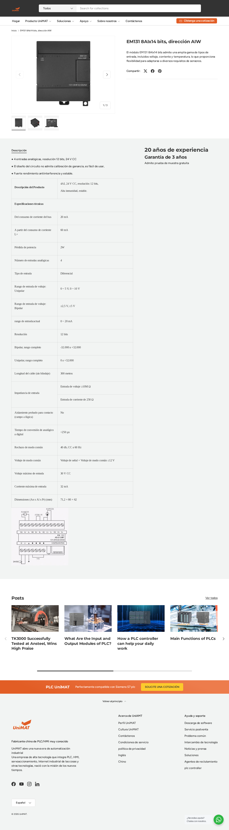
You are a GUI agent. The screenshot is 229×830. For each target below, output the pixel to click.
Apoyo (84, 21)
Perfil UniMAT (127, 723)
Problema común (195, 736)
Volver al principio (113, 701)
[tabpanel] (72, 361)
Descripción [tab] (19, 150)
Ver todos (211, 598)
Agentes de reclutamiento (200, 761)
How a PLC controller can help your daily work (137, 643)
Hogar (16, 21)
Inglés (122, 755)
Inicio (14, 31)
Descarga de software (198, 723)
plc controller (193, 768)
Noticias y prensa (195, 748)
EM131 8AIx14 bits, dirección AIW (36, 31)
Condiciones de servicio (133, 742)
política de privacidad (131, 748)
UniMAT (23, 814)
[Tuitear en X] (145, 71)
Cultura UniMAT (128, 729)
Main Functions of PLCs (192, 638)
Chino (122, 761)
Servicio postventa (196, 729)
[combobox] (120, 8)
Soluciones (64, 21)
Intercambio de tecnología (201, 742)
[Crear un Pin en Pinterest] (159, 71)
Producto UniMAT (36, 21)
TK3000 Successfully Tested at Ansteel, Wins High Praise (34, 643)
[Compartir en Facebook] (152, 71)
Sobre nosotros (106, 21)
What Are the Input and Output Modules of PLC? (87, 641)
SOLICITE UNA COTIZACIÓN (162, 687)
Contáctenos (134, 21)
